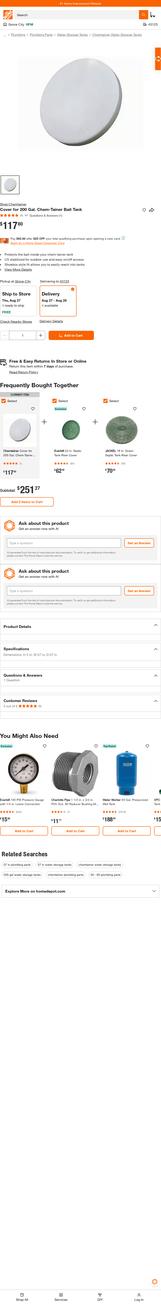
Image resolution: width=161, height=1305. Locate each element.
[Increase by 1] (40, 335)
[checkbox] (54, 401)
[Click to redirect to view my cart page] (152, 14)
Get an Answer (139, 543)
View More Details (18, 269)
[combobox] (76, 14)
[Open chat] (158, 59)
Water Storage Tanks (72, 35)
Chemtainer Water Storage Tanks (117, 35)
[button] (80, 626)
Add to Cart (73, 335)
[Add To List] (144, 210)
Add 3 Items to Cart (27, 502)
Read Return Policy (23, 372)
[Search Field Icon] (143, 14)
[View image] (10, 184)
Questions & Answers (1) (46, 215)
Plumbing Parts (41, 35)
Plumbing (18, 35)
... (5, 35)
